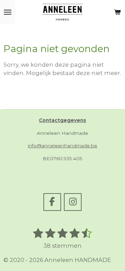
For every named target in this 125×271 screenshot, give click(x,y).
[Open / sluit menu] (7, 12)
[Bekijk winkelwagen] (117, 12)
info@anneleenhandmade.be (62, 145)
